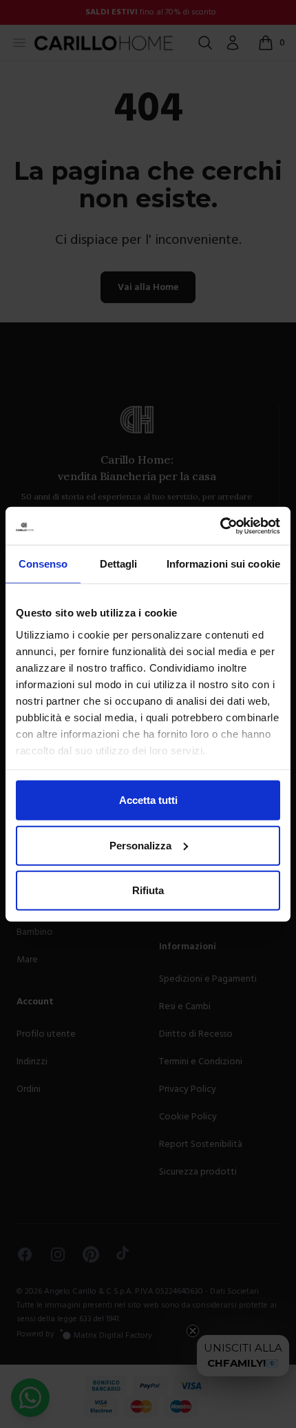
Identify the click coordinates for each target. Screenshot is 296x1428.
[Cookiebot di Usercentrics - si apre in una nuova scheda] (220, 526)
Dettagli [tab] (119, 564)
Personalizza (140, 845)
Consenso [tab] (43, 564)
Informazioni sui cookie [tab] (223, 564)
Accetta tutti (148, 800)
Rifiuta (148, 890)
